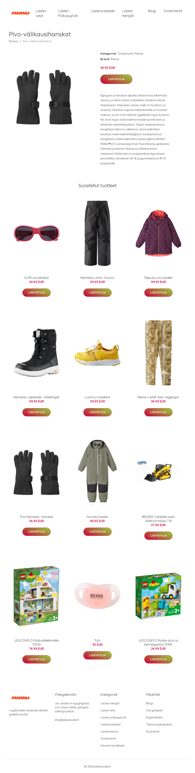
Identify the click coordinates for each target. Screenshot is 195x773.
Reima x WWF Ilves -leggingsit (158, 397)
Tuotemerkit (172, 11)
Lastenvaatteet (103, 11)
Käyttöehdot (154, 717)
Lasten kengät (128, 13)
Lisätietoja (116, 79)
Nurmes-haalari (97, 517)
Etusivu (13, 41)
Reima (139, 53)
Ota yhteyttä (154, 710)
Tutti (97, 640)
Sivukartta (152, 731)
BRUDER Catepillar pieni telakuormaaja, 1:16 (158, 519)
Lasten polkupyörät (68, 13)
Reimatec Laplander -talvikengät (36, 397)
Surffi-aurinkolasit (36, 278)
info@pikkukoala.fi (67, 720)
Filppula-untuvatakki (158, 278)
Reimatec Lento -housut (97, 278)
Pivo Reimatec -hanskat (36, 517)
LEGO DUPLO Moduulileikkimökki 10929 (36, 642)
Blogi (152, 11)
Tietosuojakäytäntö (159, 724)
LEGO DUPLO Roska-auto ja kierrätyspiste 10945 (158, 642)
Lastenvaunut (109, 731)
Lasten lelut (41, 13)
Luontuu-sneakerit (97, 397)
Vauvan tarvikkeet (112, 745)
